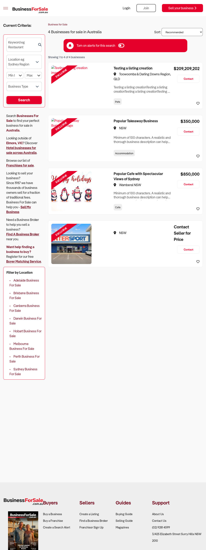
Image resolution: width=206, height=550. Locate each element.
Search (24, 99)
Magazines (122, 527)
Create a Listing (89, 514)
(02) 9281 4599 (161, 527)
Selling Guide (124, 521)
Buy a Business (52, 514)
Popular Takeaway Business (136, 121)
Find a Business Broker (93, 521)
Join (146, 8)
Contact (188, 78)
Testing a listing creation (133, 68)
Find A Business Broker (22, 234)
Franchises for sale (20, 165)
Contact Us (159, 521)
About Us (158, 514)
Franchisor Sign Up (91, 527)
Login (126, 8)
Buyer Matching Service (23, 261)
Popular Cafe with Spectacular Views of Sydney (138, 176)
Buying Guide (124, 514)
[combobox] (24, 45)
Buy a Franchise (53, 521)
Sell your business (181, 8)
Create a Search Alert (56, 527)
